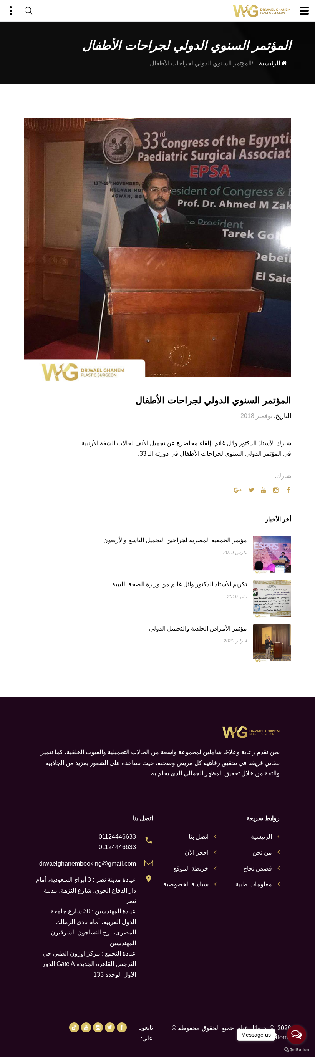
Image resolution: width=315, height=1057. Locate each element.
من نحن (262, 852)
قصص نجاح (257, 868)
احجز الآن (197, 852)
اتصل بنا (199, 836)
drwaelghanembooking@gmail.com (87, 863)
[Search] (28, 11)
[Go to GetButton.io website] (296, 1049)
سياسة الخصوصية (186, 884)
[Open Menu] (304, 11)
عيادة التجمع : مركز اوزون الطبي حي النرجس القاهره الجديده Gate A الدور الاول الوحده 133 (89, 964)
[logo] (261, 11)
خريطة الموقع (191, 868)
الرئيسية (270, 63)
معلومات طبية (253, 884)
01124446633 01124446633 (117, 841)
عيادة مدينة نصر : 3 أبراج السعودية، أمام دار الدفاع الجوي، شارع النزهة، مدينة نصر (86, 890)
